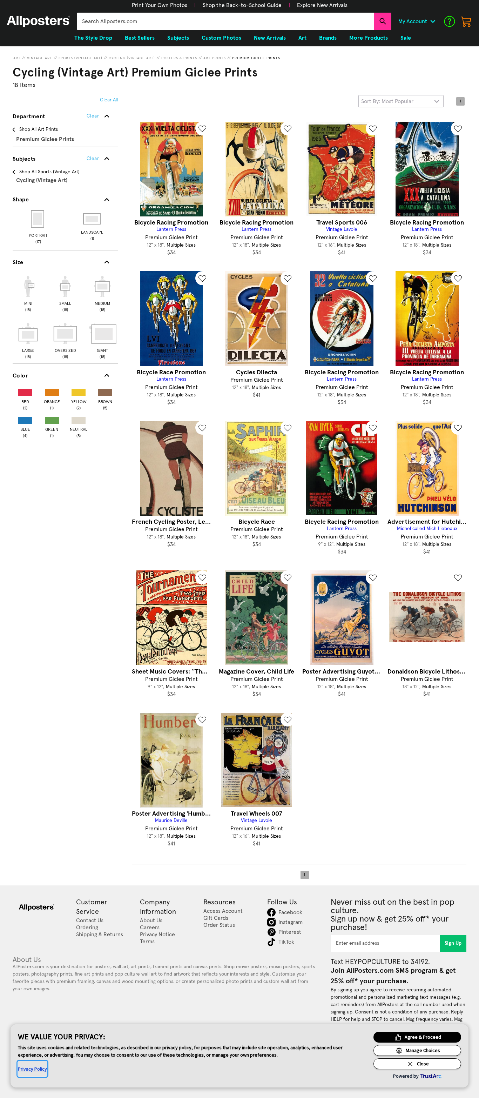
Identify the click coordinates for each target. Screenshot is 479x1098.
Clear (93, 158)
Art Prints (214, 58)
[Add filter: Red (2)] (25, 391)
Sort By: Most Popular (387, 101)
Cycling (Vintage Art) (132, 58)
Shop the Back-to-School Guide (242, 5)
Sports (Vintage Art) (80, 58)
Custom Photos (221, 38)
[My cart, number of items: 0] (466, 21)
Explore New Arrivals (322, 5)
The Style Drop (93, 38)
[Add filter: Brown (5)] (105, 391)
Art (17, 58)
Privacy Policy (32, 1069)
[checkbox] (28, 293)
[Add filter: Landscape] (92, 219)
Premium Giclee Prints (256, 58)
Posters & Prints (179, 58)
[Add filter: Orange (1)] (52, 391)
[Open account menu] (432, 21)
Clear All (109, 100)
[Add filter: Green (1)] (52, 419)
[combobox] (225, 21)
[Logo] (38, 21)
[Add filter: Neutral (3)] (78, 419)
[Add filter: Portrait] (38, 219)
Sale (405, 38)
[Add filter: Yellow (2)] (78, 391)
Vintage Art (39, 58)
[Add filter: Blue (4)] (25, 419)
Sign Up (453, 943)
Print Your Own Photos (159, 5)
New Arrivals (270, 38)
